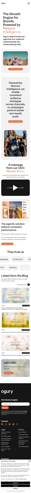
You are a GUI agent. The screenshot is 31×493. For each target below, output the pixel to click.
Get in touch (8, 373)
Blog (3, 305)
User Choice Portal (23, 434)
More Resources (21, 284)
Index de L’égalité (5, 446)
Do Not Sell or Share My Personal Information (23, 442)
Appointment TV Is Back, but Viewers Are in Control (15, 332)
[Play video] (15, 188)
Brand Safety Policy (6, 436)
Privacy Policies (22, 432)
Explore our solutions (15, 69)
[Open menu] (28, 3)
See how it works (7, 244)
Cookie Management (24, 446)
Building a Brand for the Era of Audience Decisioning (15, 355)
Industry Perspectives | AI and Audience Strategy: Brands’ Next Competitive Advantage (14, 308)
